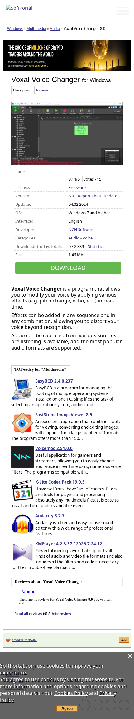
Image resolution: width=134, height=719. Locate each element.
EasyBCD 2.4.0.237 (54, 381)
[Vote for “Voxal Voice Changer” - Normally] (85, 172)
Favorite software (24, 640)
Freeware (77, 187)
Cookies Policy (71, 693)
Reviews (42, 90)
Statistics (96, 246)
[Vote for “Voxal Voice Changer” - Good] (91, 172)
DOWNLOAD (68, 267)
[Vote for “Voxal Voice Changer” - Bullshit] (72, 172)
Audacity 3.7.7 (50, 516)
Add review (61, 613)
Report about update (97, 196)
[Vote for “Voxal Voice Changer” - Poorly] (78, 172)
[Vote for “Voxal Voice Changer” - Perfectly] (98, 172)
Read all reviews (28, 613)
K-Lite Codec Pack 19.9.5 (60, 482)
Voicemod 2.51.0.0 (54, 448)
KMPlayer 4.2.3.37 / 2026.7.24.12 (68, 544)
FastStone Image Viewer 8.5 (63, 414)
